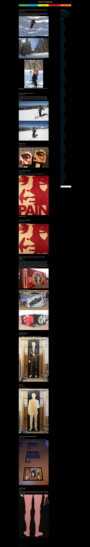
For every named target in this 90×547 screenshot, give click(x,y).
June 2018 (62, 70)
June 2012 (62, 155)
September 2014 (63, 124)
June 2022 (62, 22)
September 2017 (63, 81)
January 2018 (63, 76)
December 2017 (63, 77)
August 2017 (62, 82)
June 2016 (62, 99)
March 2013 (62, 144)
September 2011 (63, 164)
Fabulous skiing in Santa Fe (26, 93)
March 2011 (62, 172)
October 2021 (63, 28)
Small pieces (22, 143)
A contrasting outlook (24, 170)
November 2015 (63, 107)
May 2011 (62, 169)
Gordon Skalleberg (45, 2)
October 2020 (63, 40)
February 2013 (63, 145)
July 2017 (62, 83)
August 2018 (62, 67)
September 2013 (63, 138)
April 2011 (62, 170)
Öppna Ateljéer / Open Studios (65, 12)
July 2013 (62, 139)
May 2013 (62, 142)
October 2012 (63, 150)
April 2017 (62, 87)
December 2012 (63, 148)
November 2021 (63, 27)
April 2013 (62, 143)
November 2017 (63, 78)
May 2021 (62, 33)
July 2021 (62, 30)
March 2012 (62, 157)
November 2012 (63, 149)
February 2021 (63, 36)
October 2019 (63, 52)
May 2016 (62, 100)
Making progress (23, 333)
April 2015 (62, 115)
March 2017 (62, 88)
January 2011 (62, 174)
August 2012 (62, 152)
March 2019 (62, 59)
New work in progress (25, 220)
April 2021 (62, 34)
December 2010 (63, 175)
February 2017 (63, 89)
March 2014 (62, 131)
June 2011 (62, 168)
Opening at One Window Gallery (28, 436)
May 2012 (62, 156)
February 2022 (63, 24)
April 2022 (62, 23)
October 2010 (63, 178)
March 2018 (62, 73)
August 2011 (62, 166)
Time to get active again (64, 13)
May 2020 (62, 45)
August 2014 (62, 125)
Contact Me (66, 5)
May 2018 (62, 71)
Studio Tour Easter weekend (65, 16)
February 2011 (63, 173)
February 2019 (63, 60)
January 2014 (63, 133)
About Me (33, 5)
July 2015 (62, 112)
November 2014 (63, 121)
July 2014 (62, 126)
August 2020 (63, 42)
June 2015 (62, 113)
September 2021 (63, 29)
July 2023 (62, 21)
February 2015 (63, 118)
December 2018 (63, 63)
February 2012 (63, 158)
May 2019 (62, 57)
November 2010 (63, 176)
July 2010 (62, 181)
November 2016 (63, 93)
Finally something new (64, 11)
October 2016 (63, 94)
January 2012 (63, 160)
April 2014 (62, 130)
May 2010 (62, 184)
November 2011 (63, 162)
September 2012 (63, 151)
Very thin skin (22, 488)
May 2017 (62, 85)
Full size (21, 385)
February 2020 (63, 48)
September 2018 (63, 66)
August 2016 (62, 96)
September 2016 (63, 95)
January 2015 (63, 119)
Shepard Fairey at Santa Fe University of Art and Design (32, 257)
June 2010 (62, 182)
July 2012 (62, 154)
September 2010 (63, 179)
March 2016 (62, 102)
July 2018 (62, 69)
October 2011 (63, 163)
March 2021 (62, 35)
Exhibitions (43, 5)
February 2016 (63, 103)
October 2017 (63, 79)
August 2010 (63, 180)
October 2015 (63, 108)
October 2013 (63, 137)
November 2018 (63, 64)
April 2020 (62, 46)
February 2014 (63, 132)
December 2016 (63, 91)
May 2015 (62, 114)
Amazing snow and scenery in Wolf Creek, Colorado (33, 10)
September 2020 (63, 41)
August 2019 (62, 53)
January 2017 (63, 90)
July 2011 (62, 167)
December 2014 (63, 120)
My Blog (23, 5)
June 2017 (62, 84)
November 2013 (63, 136)
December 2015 (63, 106)
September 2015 (63, 109)
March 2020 (62, 47)
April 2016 (62, 101)
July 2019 (62, 54)
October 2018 (63, 65)
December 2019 (63, 51)
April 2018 (62, 72)
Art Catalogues (54, 5)
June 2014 (62, 127)
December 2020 (63, 39)
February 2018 (63, 75)
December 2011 (63, 161)
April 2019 (62, 58)
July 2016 (62, 97)
